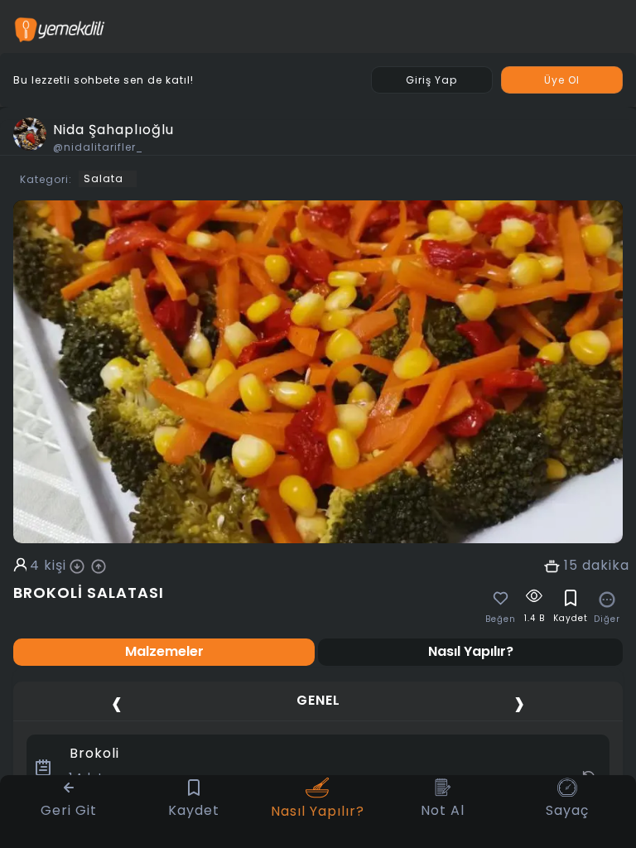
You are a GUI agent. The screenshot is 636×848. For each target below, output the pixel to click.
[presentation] (117, 702)
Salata (103, 178)
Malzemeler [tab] (164, 651)
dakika (605, 565)
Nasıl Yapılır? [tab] (470, 651)
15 (571, 565)
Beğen (500, 619)
